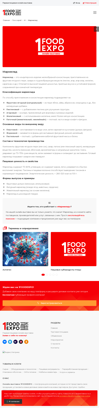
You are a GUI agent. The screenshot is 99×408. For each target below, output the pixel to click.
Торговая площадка (59, 332)
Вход (78, 3)
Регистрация (90, 3)
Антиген (7, 269)
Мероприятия (57, 340)
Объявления (56, 336)
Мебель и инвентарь (48, 372)
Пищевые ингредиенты (49, 369)
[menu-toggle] (94, 12)
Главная (54, 328)
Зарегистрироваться (51, 303)
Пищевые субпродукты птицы (66, 269)
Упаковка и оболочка (12, 372)
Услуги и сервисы (67, 372)
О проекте (55, 344)
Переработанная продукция (74, 369)
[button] (43, 275)
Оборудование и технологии (23, 369)
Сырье (5, 369)
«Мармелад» (64, 206)
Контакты (55, 348)
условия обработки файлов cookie (75, 396)
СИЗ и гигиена (30, 372)
